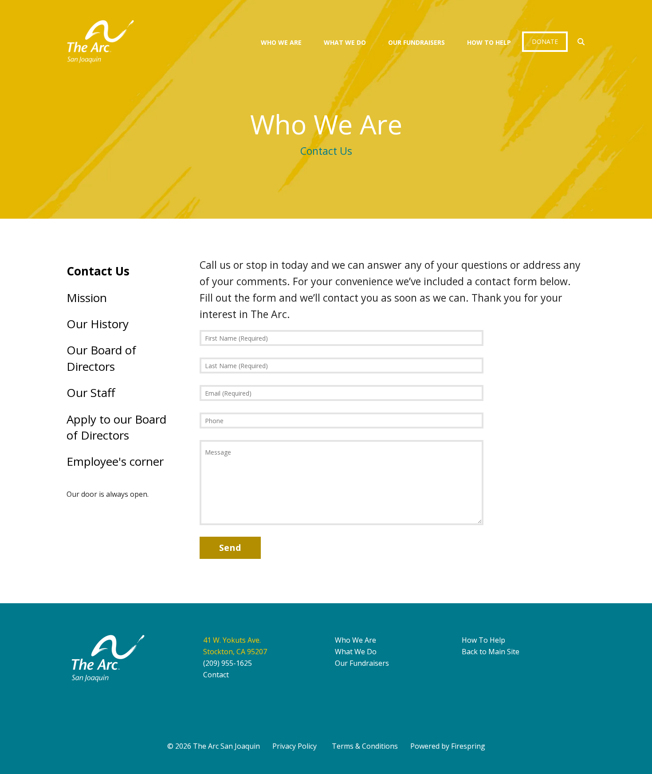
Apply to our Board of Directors (116, 427)
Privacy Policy (294, 746)
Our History (98, 324)
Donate (545, 41)
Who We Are (281, 42)
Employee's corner (115, 461)
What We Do (345, 42)
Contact (216, 675)
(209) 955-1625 (227, 663)
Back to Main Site (490, 651)
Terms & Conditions (365, 746)
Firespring (468, 746)
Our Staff (91, 393)
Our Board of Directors (101, 358)
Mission (87, 298)
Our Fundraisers (416, 42)
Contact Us (98, 271)
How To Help (489, 42)
